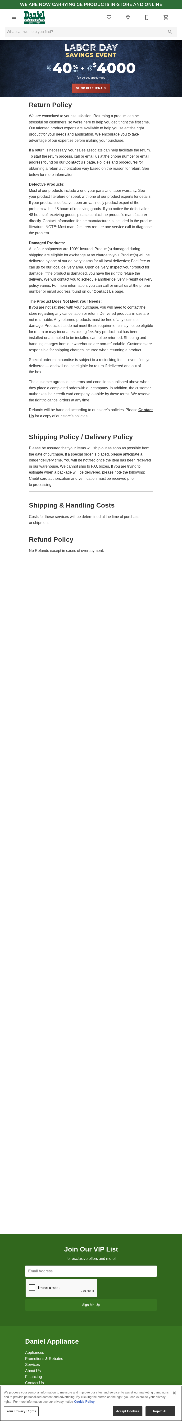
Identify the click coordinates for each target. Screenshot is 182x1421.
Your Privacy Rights (21, 1411)
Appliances (34, 1352)
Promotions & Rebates (44, 1359)
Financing (33, 1377)
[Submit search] (170, 32)
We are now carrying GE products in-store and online (91, 4)
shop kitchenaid (91, 88)
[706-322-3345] (147, 17)
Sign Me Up (91, 1305)
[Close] (174, 1393)
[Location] (128, 17)
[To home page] (35, 17)
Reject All (160, 1411)
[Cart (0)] (166, 17)
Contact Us (75, 162)
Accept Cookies (127, 1411)
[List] (109, 17)
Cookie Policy (84, 1401)
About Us (33, 1371)
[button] (14, 17)
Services (32, 1365)
